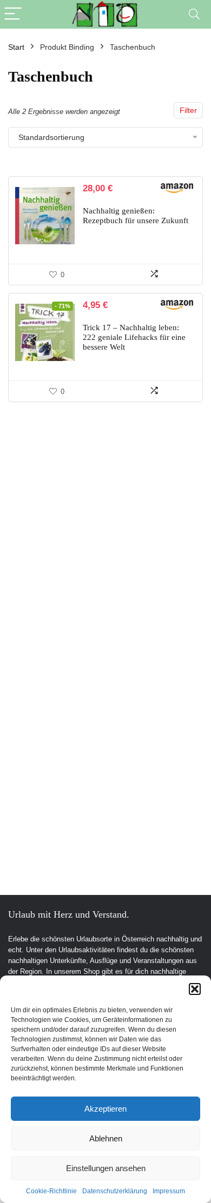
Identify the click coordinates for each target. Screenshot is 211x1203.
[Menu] (13, 14)
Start (16, 47)
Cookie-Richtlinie (51, 1191)
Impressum (169, 1191)
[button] (194, 989)
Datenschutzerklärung (114, 1191)
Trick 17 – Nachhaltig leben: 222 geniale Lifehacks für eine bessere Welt (134, 337)
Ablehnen (105, 1138)
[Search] (194, 14)
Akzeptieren (105, 1108)
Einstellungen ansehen (106, 1168)
